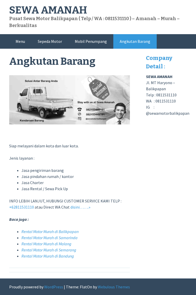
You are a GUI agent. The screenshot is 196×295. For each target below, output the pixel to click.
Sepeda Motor (50, 41)
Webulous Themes (114, 286)
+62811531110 (21, 207)
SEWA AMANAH (48, 10)
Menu (20, 41)
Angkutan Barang (135, 41)
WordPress (53, 286)
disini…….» (80, 207)
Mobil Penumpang (91, 41)
